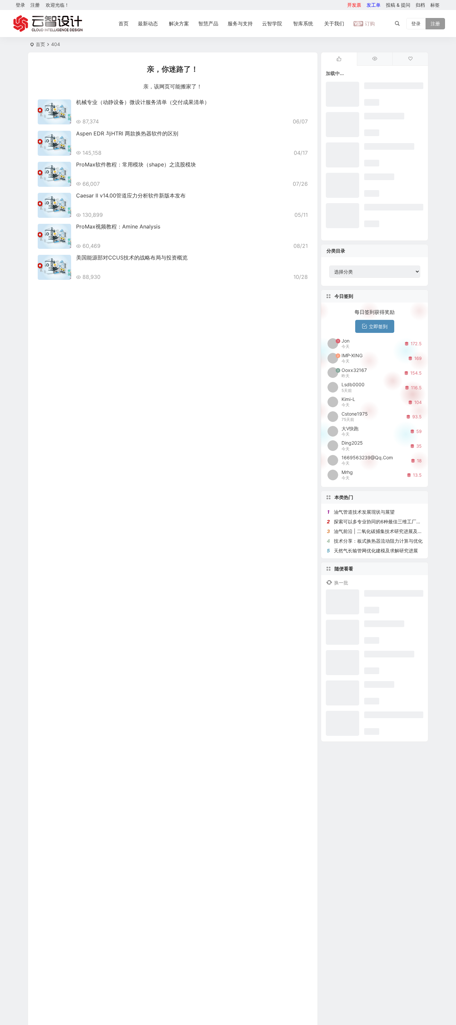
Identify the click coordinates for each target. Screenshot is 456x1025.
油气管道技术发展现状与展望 (364, 512)
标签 (435, 5)
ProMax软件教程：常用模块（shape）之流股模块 (136, 164)
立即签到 (378, 326)
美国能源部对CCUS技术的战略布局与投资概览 (132, 257)
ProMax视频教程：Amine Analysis (118, 226)
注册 (35, 5)
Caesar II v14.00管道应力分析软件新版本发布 (131, 195)
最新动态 (148, 23)
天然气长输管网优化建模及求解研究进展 (376, 550)
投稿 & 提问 (398, 5)
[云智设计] (47, 23)
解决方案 (179, 23)
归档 (420, 5)
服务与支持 (240, 23)
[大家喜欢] (339, 59)
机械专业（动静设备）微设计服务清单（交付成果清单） (143, 102)
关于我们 (334, 23)
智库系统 (303, 23)
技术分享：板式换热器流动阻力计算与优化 (378, 541)
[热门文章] (375, 59)
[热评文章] (410, 59)
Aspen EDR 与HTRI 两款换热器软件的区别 (127, 133)
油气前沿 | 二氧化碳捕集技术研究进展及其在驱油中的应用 (394, 531)
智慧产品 (208, 23)
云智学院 (272, 23)
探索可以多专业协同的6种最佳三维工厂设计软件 (384, 521)
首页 (124, 23)
